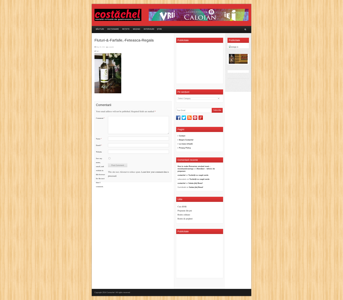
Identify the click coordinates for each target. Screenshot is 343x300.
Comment (100, 118)
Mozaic (136, 29)
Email (99, 145)
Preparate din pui (185, 210)
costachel (111, 47)
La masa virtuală (186, 144)
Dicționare (113, 29)
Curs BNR (182, 206)
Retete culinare (184, 214)
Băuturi (100, 29)
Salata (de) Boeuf (195, 183)
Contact (182, 136)
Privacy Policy (185, 148)
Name (99, 138)
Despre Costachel (186, 140)
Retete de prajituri (185, 218)
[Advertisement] (200, 64)
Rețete (126, 29)
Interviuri (149, 29)
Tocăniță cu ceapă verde (198, 175)
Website (99, 151)
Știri (159, 29)
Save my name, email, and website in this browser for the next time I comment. (100, 172)
